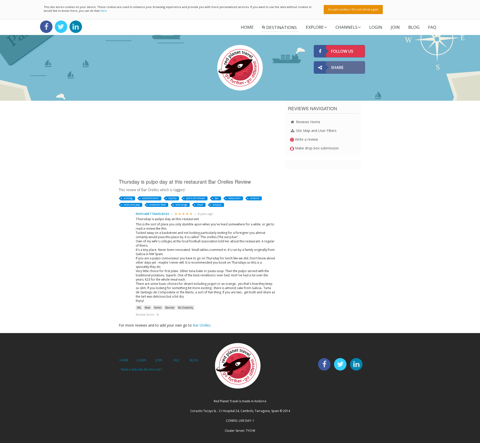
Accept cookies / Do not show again (353, 9)
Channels (347, 27)
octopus (217, 204)
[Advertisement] (198, 139)
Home (247, 27)
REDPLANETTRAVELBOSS (152, 214)
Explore (315, 27)
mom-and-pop (132, 204)
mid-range (181, 204)
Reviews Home (307, 121)
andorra (254, 198)
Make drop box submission (316, 148)
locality (172, 198)
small (200, 204)
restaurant (234, 198)
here (103, 10)
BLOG (194, 360)
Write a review (306, 139)
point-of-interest (195, 198)
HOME (124, 360)
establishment (150, 198)
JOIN (395, 27)
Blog (414, 27)
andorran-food (158, 204)
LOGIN (375, 27)
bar (216, 198)
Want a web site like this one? (141, 369)
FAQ (432, 27)
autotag (128, 198)
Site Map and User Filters (315, 130)
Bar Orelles (202, 325)
